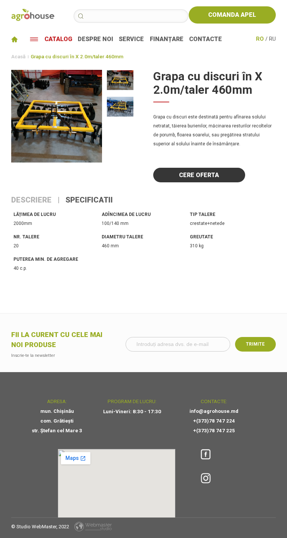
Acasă (18, 57)
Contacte (205, 39)
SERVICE (131, 39)
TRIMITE (255, 344)
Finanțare (166, 39)
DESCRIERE (31, 200)
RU (272, 39)
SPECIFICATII (89, 200)
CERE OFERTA (199, 175)
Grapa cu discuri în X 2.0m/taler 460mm (77, 57)
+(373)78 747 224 (214, 421)
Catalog (58, 39)
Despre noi (95, 39)
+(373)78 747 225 (214, 430)
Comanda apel (232, 14)
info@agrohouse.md (213, 411)
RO (260, 39)
